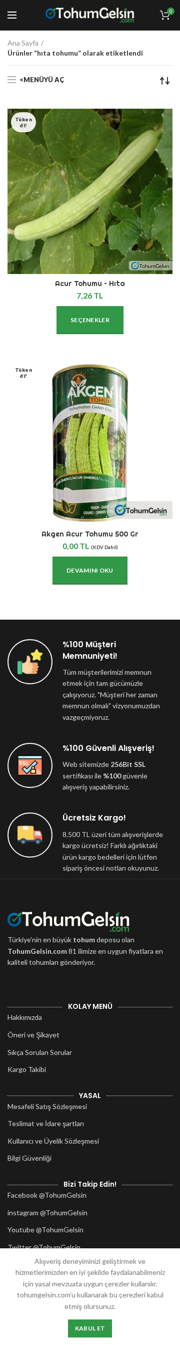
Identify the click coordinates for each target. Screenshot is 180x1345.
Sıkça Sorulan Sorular (40, 1052)
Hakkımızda (25, 1017)
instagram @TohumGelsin (48, 1212)
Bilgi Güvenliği (30, 1158)
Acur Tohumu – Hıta (90, 283)
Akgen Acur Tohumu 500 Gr (90, 534)
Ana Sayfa (23, 43)
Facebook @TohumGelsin (47, 1195)
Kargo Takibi (27, 1069)
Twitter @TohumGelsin (44, 1247)
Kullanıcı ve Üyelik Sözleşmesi (53, 1141)
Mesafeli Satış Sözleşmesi (47, 1106)
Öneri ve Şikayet (34, 1034)
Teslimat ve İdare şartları (46, 1123)
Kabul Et (90, 1328)
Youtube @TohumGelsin (46, 1229)
